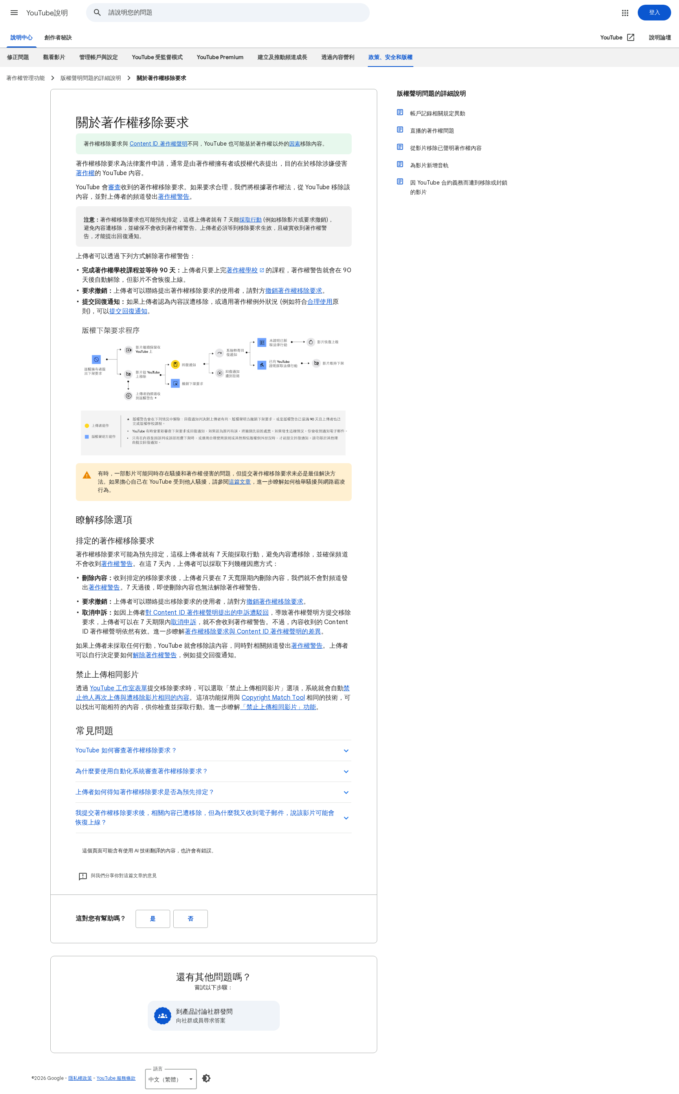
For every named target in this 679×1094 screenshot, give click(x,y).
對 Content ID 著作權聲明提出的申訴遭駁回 (207, 613)
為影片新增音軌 (429, 165)
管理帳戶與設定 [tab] (98, 57)
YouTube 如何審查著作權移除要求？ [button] (126, 750)
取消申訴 (183, 622)
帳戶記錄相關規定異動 (437, 113)
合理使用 (319, 302)
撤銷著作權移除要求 (293, 291)
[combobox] (238, 13)
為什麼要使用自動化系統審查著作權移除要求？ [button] (141, 771)
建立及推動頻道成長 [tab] (282, 57)
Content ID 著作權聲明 (158, 143)
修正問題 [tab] (18, 57)
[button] (14, 12)
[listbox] (171, 1079)
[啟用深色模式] (206, 1078)
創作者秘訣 (58, 37)
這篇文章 (240, 481)
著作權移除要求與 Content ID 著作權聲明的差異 (253, 632)
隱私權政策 (80, 1078)
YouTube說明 (47, 13)
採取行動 (250, 219)
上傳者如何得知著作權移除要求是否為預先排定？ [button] (145, 792)
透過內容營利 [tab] (337, 57)
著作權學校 (242, 270)
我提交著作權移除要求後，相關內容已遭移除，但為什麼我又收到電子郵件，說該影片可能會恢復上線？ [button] (204, 817)
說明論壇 (660, 37)
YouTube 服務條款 (116, 1078)
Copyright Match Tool (273, 698)
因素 (294, 143)
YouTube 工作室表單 (118, 688)
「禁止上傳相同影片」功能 (278, 707)
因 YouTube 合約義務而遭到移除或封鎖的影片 (458, 187)
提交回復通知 (128, 311)
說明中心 (22, 37)
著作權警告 (173, 197)
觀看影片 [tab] (54, 57)
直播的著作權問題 (432, 130)
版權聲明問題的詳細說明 (431, 94)
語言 (158, 1069)
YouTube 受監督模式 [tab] (157, 57)
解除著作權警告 (155, 655)
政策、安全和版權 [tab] (391, 57)
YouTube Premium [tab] (220, 57)
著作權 (85, 173)
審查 (114, 187)
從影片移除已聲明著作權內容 (446, 148)
